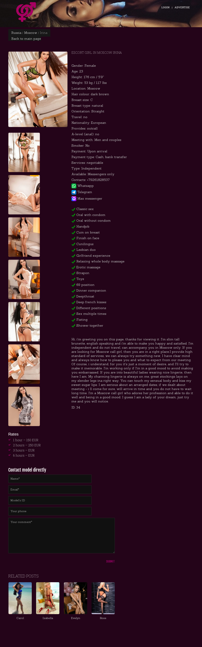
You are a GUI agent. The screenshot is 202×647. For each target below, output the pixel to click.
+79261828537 (98, 180)
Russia (16, 33)
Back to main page (26, 39)
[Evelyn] (75, 598)
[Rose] (103, 598)
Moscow (30, 33)
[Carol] (20, 598)
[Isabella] (47, 598)
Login (165, 7)
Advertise (182, 7)
